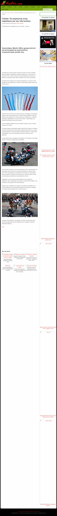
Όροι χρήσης (36, 511)
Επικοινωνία (31, 511)
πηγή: (3, 226)
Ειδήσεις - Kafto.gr (28, 3)
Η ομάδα (26, 511)
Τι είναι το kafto (21, 511)
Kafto (19, 513)
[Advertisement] (20, 63)
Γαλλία (17, 23)
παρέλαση (21, 23)
